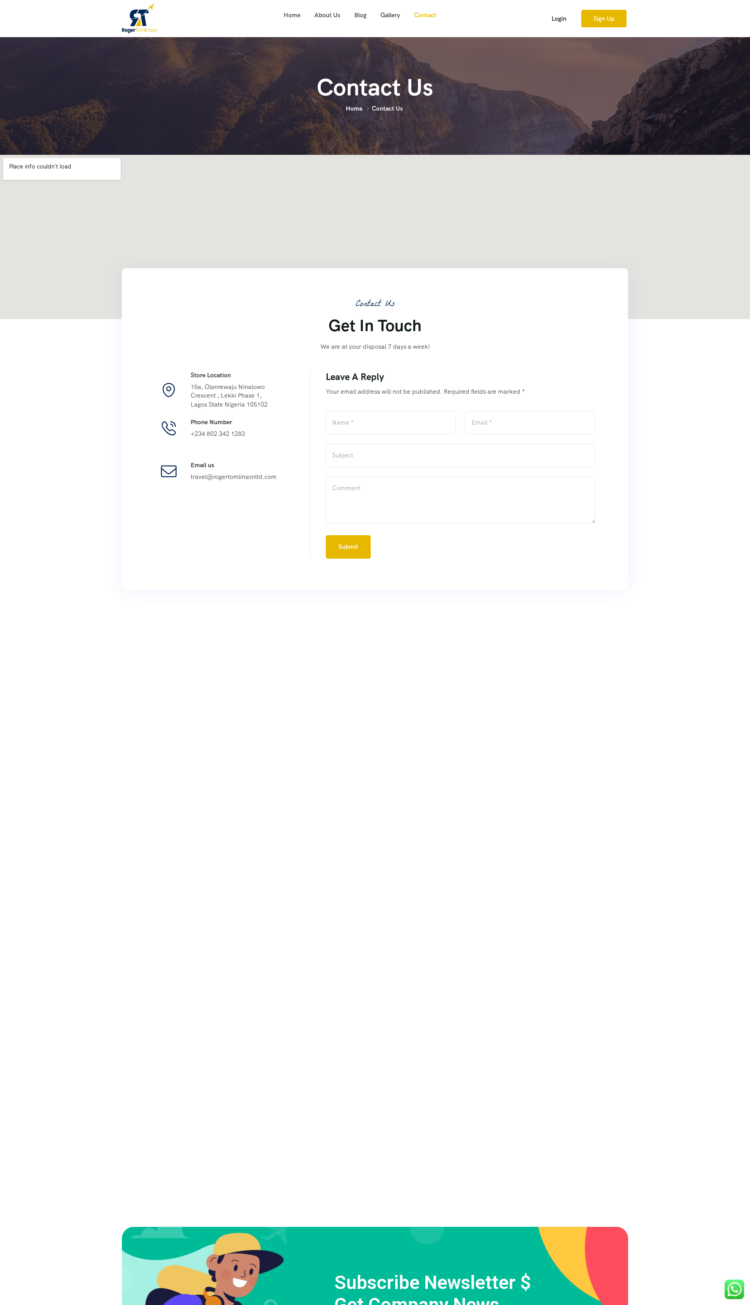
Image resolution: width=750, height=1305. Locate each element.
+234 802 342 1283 (218, 434)
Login (559, 18)
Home (292, 15)
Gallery (390, 15)
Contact (425, 15)
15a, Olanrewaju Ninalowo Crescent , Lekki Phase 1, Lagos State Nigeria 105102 (229, 396)
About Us (327, 15)
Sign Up (603, 18)
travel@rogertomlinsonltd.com (234, 477)
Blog (360, 15)
